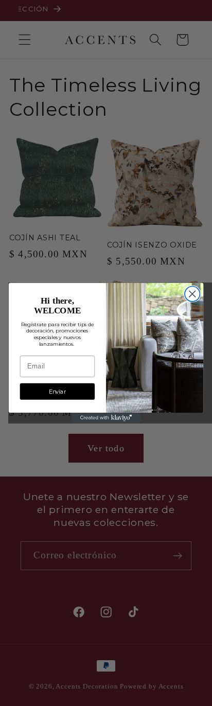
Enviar (57, 391)
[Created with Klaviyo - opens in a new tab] (106, 418)
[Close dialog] (192, 294)
